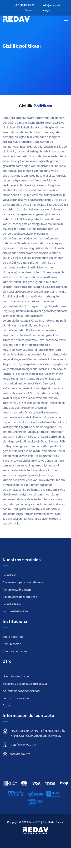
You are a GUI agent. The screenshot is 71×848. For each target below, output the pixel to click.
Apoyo (46, 10)
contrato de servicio (16, 698)
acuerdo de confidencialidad (21, 691)
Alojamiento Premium (17, 589)
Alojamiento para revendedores (23, 582)
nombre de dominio (15, 611)
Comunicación (12, 644)
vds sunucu (21, 839)
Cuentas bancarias (15, 651)
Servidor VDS (11, 575)
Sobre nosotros (13, 636)
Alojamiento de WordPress (20, 597)
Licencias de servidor (16, 676)
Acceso (28, 10)
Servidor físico (12, 604)
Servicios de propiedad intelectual (25, 683)
